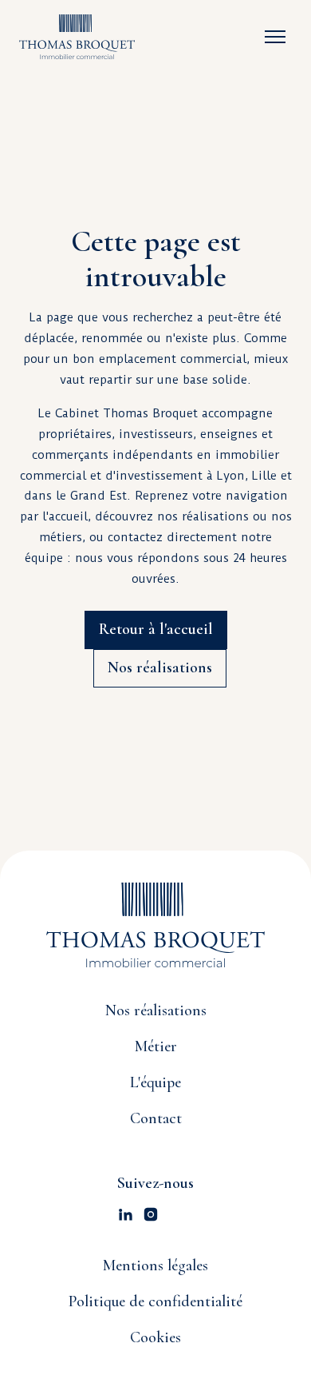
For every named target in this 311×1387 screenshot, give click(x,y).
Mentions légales (155, 1265)
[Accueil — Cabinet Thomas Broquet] (77, 36)
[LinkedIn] (125, 1214)
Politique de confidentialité (155, 1301)
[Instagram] (151, 1214)
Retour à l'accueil (156, 629)
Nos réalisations (160, 667)
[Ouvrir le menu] (275, 37)
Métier (156, 1046)
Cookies (155, 1337)
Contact (156, 1118)
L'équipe (155, 1082)
